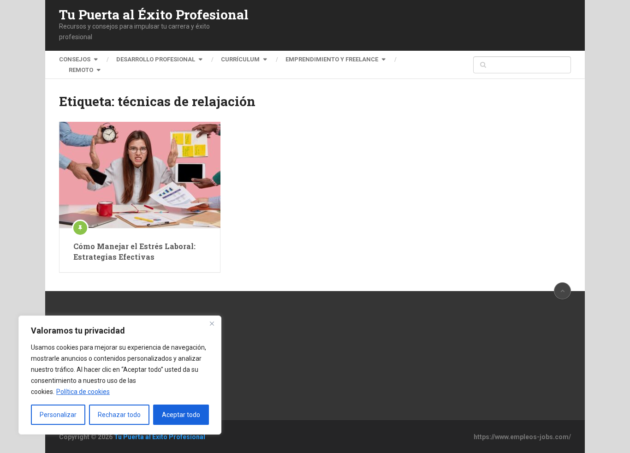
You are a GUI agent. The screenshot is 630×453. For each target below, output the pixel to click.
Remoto (81, 69)
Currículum (240, 59)
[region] (119, 375)
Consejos (74, 59)
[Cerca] (211, 323)
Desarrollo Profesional (155, 59)
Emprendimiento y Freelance (331, 59)
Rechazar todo (119, 414)
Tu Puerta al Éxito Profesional (154, 14)
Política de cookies (83, 391)
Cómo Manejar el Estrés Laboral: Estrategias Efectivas (134, 251)
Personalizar (58, 414)
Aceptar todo (181, 414)
